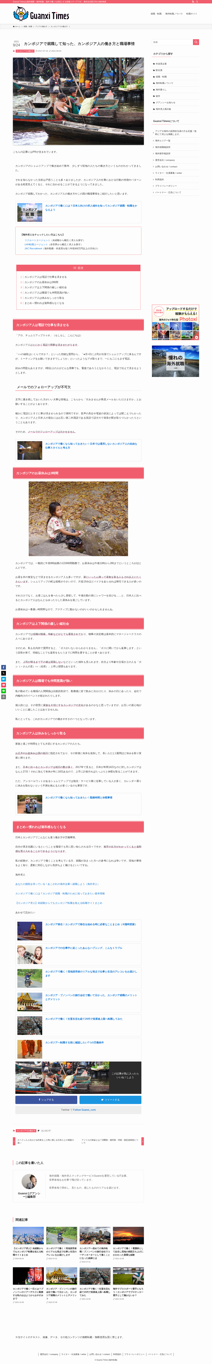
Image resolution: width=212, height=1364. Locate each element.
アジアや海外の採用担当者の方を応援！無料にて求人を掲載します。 (175, 132)
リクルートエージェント (37, 240)
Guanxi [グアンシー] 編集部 (29, 1195)
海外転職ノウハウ (164, 83)
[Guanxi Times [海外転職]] (41, 13)
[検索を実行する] (196, 42)
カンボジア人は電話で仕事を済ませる (46, 277)
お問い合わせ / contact (166, 166)
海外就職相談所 (162, 147)
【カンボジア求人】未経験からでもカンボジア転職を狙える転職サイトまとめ (58, 903)
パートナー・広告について (168, 192)
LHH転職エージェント (36, 244)
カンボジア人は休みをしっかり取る (44, 298)
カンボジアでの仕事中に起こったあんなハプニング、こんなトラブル (83, 948)
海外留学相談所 (162, 153)
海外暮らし (161, 89)
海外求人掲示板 (163, 109)
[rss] (193, 1)
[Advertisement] (176, 250)
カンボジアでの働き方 (25, 51)
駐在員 (159, 70)
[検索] (197, 1)
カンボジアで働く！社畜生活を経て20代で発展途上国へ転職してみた (84, 1019)
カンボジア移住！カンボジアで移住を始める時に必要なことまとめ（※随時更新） (91, 924)
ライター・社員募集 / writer (168, 173)
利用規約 (159, 179)
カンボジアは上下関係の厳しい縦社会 (46, 287)
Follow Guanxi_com (84, 1109)
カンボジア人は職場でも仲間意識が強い (47, 292)
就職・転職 (161, 76)
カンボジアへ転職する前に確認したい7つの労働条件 (74, 1042)
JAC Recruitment (33, 248)
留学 (158, 96)
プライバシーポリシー (166, 186)
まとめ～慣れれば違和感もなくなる (44, 303)
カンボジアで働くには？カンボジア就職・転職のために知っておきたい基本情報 (60, 893)
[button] (3, 667)
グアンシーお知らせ (165, 102)
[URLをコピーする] (3, 697)
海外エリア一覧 (162, 140)
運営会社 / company (165, 160)
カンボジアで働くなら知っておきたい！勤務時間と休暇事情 (78, 797)
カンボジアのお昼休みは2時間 (41, 282)
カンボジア (46, 1131)
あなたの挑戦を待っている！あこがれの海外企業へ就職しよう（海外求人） (57, 884)
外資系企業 (161, 64)
